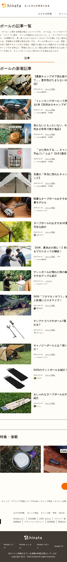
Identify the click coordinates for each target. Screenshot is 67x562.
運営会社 (62, 522)
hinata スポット (43, 546)
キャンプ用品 (50, 89)
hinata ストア (9, 546)
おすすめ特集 (45, 14)
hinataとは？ (19, 519)
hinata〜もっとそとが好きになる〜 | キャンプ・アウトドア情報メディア (33, 537)
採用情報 (51, 522)
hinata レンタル (25, 546)
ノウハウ (48, 281)
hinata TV (59, 546)
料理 (54, 513)
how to (62, 513)
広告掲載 (32, 519)
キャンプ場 (45, 513)
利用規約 (17, 522)
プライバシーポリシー (34, 522)
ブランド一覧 (60, 519)
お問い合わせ (45, 519)
